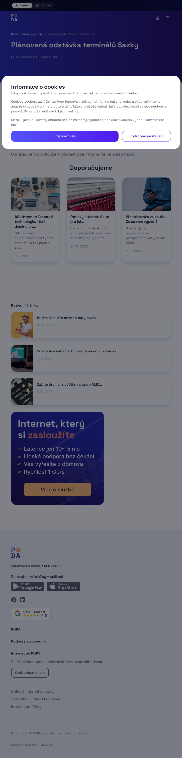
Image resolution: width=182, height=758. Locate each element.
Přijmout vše (64, 136)
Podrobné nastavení (146, 136)
